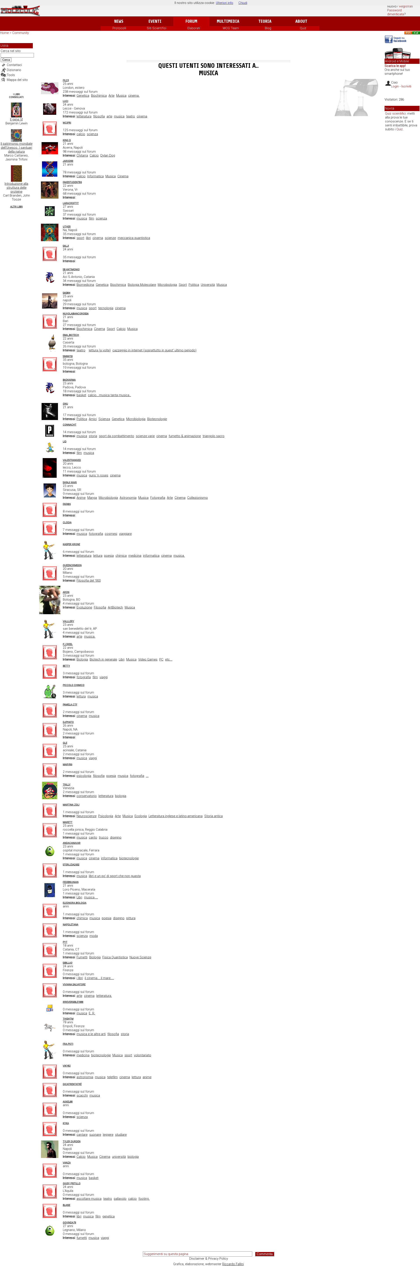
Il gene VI (16, 119)
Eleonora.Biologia (74, 903)
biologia (120, 796)
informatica (151, 556)
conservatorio (87, 796)
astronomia (85, 1077)
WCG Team (231, 28)
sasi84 (66, 292)
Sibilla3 (67, 962)
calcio (81, 134)
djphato (68, 722)
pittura (130, 918)
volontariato (142, 1055)
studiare (121, 1135)
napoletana (70, 924)
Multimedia (228, 21)
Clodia (67, 522)
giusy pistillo (71, 1183)
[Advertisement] (208, 48)
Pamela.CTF (70, 704)
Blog (268, 28)
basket (81, 395)
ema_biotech (71, 335)
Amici (93, 419)
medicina (134, 556)
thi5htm (68, 1018)
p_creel (68, 644)
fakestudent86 (72, 182)
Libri (121, 659)
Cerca (6, 59)
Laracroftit (71, 203)
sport (80, 238)
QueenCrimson (72, 565)
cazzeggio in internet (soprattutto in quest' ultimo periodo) (154, 350)
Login (395, 86)
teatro (130, 116)
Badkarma (69, 379)
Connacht (69, 424)
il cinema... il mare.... (99, 978)
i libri (80, 978)
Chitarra (82, 155)
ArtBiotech (115, 607)
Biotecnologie (157, 419)
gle (65, 742)
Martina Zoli (71, 804)
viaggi (104, 677)
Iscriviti (406, 86)
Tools (11, 75)
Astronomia (128, 498)
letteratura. (104, 996)
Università (208, 285)
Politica (194, 285)
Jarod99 (68, 161)
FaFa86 (67, 504)
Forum (191, 21)
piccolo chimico (73, 685)
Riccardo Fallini (233, 1264)
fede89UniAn (71, 882)
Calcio (94, 155)
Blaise (66, 1205)
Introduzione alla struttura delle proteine (16, 188)
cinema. (134, 96)
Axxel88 (68, 1101)
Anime (81, 498)
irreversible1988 (73, 1002)
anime (147, 1077)
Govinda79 (69, 1222)
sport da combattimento (116, 436)
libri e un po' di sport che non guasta (115, 876)
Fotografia (157, 498)
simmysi (68, 356)
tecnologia (105, 308)
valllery (68, 621)
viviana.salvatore (74, 984)
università (119, 1157)
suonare (95, 1135)
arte (109, 116)
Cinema (122, 176)
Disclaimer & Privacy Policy (208, 1259)
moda (93, 936)
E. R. (92, 1013)
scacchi (82, 1095)
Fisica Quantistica (115, 957)
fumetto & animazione (185, 436)
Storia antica (213, 816)
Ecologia (141, 816)
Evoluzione (84, 607)
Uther (67, 226)
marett (67, 822)
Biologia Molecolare (142, 285)
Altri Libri (16, 206)
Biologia (82, 659)
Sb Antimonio (71, 269)
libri (88, 238)
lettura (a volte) (100, 350)
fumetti (82, 1238)
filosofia (99, 116)
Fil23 (66, 80)
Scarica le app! (395, 66)
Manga (92, 498)
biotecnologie (129, 858)
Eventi (155, 21)
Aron (66, 592)
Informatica (95, 176)
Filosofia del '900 (89, 580)
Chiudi (242, 3)
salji (66, 245)
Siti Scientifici (156, 28)
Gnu (65, 403)
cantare (82, 1135)
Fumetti (82, 957)
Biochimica (99, 96)
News (118, 21)
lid (64, 441)
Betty (66, 665)
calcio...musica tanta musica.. (109, 395)
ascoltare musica (89, 1199)
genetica (108, 1216)
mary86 (67, 764)
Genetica (83, 96)
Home (4, 33)
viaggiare (125, 534)
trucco (103, 837)
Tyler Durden (71, 1141)
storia (93, 436)
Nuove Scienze (140, 957)
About (301, 21)
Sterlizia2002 (71, 864)
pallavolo (120, 1199)
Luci (65, 101)
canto (93, 837)
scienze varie (145, 436)
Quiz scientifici (395, 113)
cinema (142, 116)
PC (161, 659)
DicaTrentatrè (72, 1084)
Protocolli (119, 28)
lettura (97, 556)
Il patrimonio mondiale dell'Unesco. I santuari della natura (16, 147)
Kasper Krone (71, 544)
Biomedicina (85, 285)
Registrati (406, 6)
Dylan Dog (107, 155)
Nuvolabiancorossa (76, 313)
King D (67, 140)
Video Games (148, 659)
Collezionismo (197, 498)
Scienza (104, 419)
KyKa (66, 1123)
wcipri (67, 122)
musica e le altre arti (91, 1034)
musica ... (91, 897)
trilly (66, 784)
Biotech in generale (103, 659)
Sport (183, 285)
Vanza (67, 1162)
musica (119, 116)
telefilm (112, 1077)
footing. (144, 1199)
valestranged (72, 460)
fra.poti (68, 1044)
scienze (110, 238)
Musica (121, 96)
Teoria (264, 21)
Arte (111, 96)
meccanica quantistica (134, 238)
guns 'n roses (98, 475)
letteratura (84, 116)
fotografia (96, 534)
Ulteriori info (224, 3)
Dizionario (14, 70)
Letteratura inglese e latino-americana (176, 816)
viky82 (67, 1065)
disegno (115, 837)
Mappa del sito (17, 80)
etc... (168, 659)
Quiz (303, 28)
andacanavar (71, 843)
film (91, 218)
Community (20, 33)
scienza (92, 134)
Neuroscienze (86, 816)
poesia (109, 556)
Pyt (65, 942)
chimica (121, 556)
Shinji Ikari (70, 482)
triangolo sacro (213, 436)
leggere (108, 1135)
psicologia (84, 776)
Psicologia (105, 816)
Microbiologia (167, 285)
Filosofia (100, 607)
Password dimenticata (395, 12)
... (147, 776)
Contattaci (14, 65)
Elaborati (193, 28)
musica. (179, 556)
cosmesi (111, 534)
